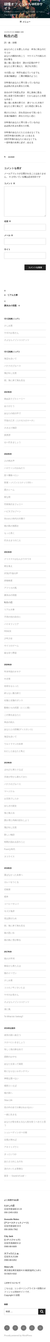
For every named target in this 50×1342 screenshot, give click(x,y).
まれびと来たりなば (13, 769)
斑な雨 (7, 497)
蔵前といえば (10, 1085)
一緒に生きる (10, 1114)
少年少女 (8, 638)
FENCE (7, 631)
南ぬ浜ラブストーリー (14, 399)
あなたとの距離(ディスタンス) (18, 729)
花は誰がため (10, 918)
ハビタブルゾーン (12, 511)
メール (8, 235)
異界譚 (7, 435)
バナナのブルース (12, 366)
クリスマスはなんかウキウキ (17, 559)
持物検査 (8, 580)
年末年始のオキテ (12, 671)
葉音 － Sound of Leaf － (15, 1176)
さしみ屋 (8, 325)
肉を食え (8, 566)
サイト (7, 249)
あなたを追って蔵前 (13, 1064)
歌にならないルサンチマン (16, 1071)
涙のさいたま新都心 (13, 1168)
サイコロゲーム (11, 645)
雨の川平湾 (9, 958)
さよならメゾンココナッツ (16, 340)
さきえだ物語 (10, 428)
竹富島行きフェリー (13, 504)
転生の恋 (8, 602)
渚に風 (7, 1009)
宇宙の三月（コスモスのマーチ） (19, 420)
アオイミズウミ (11, 1147)
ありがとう (9, 406)
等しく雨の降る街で (13, 1049)
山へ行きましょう (12, 442)
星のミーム (9, 490)
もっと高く (9, 533)
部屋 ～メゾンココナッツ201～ (18, 482)
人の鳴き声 (9, 461)
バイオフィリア (11, 624)
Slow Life (8, 1100)
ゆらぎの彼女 (10, 806)
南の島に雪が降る (12, 940)
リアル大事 (9, 609)
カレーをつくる (11, 882)
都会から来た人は (12, 966)
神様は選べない (11, 1078)
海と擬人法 (9, 813)
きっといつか (10, 1154)
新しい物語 (9, 834)
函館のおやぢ (10, 1056)
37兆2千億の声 (11, 573)
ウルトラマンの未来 (13, 744)
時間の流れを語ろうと (14, 842)
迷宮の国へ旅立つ (12, 1035)
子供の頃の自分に (12, 617)
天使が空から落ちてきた (15, 777)
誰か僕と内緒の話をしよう (16, 820)
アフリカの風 (10, 588)
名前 (7, 221)
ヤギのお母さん (11, 333)
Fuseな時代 (9, 849)
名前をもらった (11, 686)
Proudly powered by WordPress (18, 1335)
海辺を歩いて (10, 358)
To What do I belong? (13, 1016)
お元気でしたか (11, 798)
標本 (6, 896)
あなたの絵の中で (12, 413)
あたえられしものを (13, 1161)
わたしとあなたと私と (14, 751)
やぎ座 (7, 679)
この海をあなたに (12, 715)
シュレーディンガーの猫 (15, 1132)
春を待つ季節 (10, 653)
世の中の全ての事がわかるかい (18, 1107)
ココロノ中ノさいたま (14, 987)
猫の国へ (8, 1093)
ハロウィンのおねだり (14, 468)
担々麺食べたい (11, 475)
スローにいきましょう (14, 1042)
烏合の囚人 (9, 722)
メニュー (26, 22)
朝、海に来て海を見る (14, 380)
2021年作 (11, 157)
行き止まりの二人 (12, 540)
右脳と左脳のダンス (13, 700)
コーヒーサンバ (11, 904)
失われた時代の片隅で (14, 518)
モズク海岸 (9, 911)
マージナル (9, 791)
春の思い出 (9, 933)
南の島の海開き (11, 526)
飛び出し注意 (10, 373)
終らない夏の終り (12, 693)
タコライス (9, 856)
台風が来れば (10, 1139)
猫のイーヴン (10, 973)
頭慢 (22, 32)
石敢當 (7, 889)
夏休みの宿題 (10, 595)
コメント (9, 183)
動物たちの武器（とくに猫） (17, 707)
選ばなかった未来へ (13, 875)
